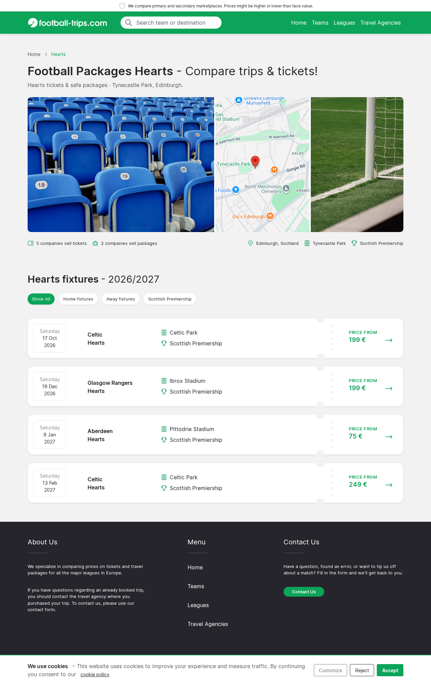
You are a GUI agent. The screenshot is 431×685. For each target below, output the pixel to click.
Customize (330, 670)
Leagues (344, 22)
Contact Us (304, 591)
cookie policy (94, 674)
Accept (390, 670)
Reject (362, 670)
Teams (320, 22)
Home (298, 22)
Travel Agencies (380, 22)
